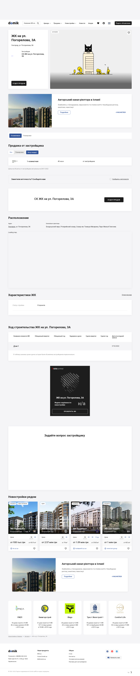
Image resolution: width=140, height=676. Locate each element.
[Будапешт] (85, 526)
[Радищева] (23, 526)
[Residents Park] (54, 526)
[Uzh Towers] (117, 526)
